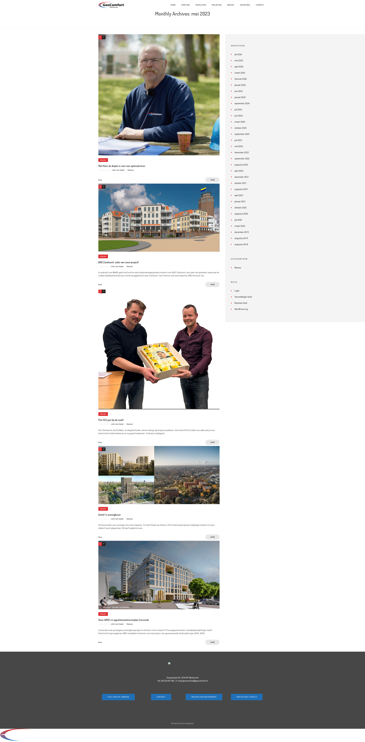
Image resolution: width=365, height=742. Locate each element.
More (100, 180)
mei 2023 (239, 146)
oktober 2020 (241, 208)
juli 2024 (238, 109)
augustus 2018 (241, 244)
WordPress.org (241, 309)
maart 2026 (240, 73)
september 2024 (242, 103)
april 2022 (239, 171)
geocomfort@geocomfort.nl (195, 681)
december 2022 (242, 152)
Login (237, 291)
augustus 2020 (241, 214)
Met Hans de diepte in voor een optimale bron (121, 165)
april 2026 (239, 67)
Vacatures (245, 5)
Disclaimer (189, 723)
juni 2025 (239, 91)
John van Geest (118, 170)
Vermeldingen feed (243, 297)
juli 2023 (238, 140)
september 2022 (242, 158)
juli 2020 (238, 220)
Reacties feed (241, 303)
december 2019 (242, 232)
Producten (201, 5)
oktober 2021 (241, 183)
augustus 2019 (241, 238)
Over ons (185, 5)
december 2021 (242, 177)
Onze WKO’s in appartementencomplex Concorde (123, 619)
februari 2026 (241, 79)
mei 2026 (239, 60)
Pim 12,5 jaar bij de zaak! (111, 419)
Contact (260, 5)
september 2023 (242, 134)
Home (173, 5)
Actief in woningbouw (109, 514)
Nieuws (230, 5)
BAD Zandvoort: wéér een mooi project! (118, 262)
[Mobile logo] (26, 740)
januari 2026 (240, 85)
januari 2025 (240, 97)
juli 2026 (238, 54)
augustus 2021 (241, 189)
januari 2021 (240, 201)
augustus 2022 (241, 165)
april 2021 (239, 195)
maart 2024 (240, 122)
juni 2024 (239, 116)
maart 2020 (240, 226)
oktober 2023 (241, 128)
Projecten (217, 5)
